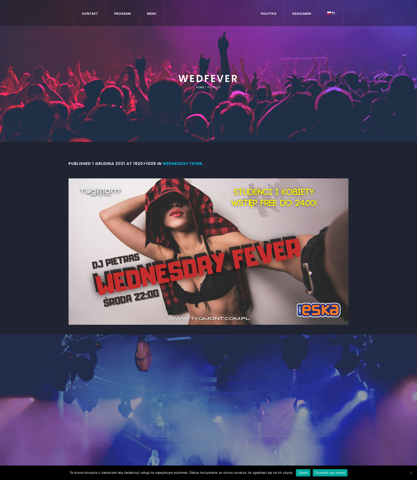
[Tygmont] (209, 395)
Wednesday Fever (182, 163)
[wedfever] (208, 251)
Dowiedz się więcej (330, 472)
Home (200, 87)
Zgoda (303, 472)
